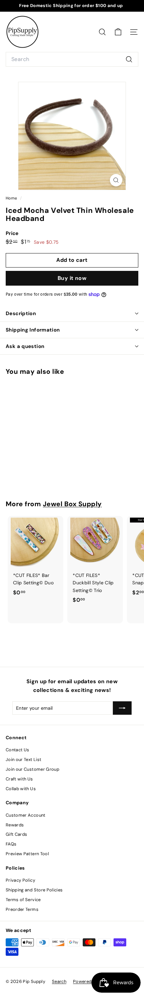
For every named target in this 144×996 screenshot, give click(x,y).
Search (59, 981)
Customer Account (26, 815)
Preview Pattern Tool (27, 854)
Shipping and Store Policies (34, 890)
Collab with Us (21, 789)
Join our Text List (23, 759)
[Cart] (118, 32)
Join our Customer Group (32, 769)
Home (12, 198)
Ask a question (25, 346)
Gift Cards (16, 834)
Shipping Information (33, 330)
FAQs (11, 844)
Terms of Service (23, 899)
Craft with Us (19, 779)
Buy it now (72, 278)
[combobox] (72, 59)
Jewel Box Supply (72, 504)
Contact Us (17, 750)
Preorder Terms (22, 909)
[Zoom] (116, 180)
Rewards (15, 825)
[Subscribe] (122, 708)
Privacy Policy (20, 880)
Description (21, 313)
